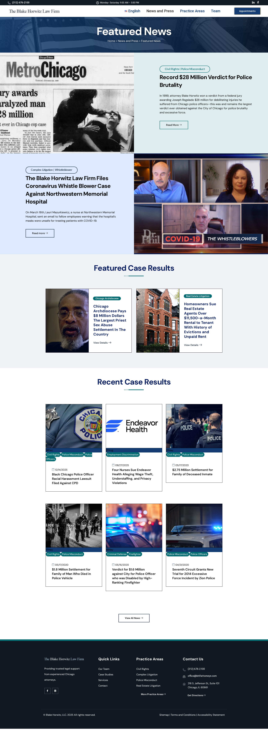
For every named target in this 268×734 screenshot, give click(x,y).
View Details (100, 342)
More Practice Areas (152, 694)
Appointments (247, 11)
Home (111, 41)
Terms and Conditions (183, 714)
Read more (38, 233)
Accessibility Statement (211, 714)
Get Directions (195, 695)
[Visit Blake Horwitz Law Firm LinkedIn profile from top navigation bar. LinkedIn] (253, 2)
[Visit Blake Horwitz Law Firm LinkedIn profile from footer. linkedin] (55, 691)
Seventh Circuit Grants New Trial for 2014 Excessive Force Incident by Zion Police (193, 573)
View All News (132, 618)
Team (215, 11)
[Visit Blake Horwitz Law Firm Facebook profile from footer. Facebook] (47, 691)
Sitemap (164, 714)
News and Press (160, 11)
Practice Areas (192, 11)
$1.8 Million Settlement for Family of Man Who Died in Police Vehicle (71, 573)
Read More (172, 125)
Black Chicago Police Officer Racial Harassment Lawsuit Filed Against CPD (73, 478)
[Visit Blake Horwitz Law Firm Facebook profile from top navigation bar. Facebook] (258, 2)
